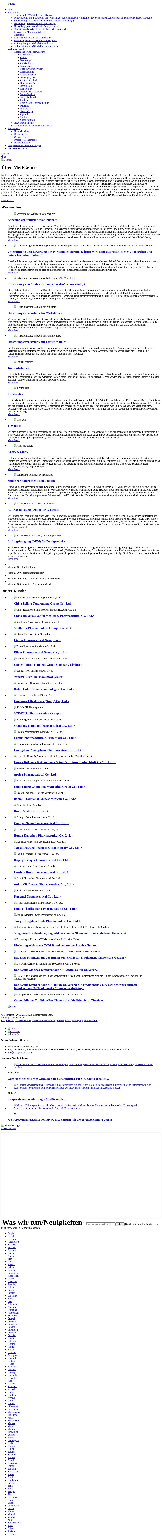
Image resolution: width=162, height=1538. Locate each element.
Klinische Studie (18, 452)
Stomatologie (26, 111)
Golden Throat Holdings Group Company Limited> (48, 664)
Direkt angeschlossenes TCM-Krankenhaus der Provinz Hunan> (56, 945)
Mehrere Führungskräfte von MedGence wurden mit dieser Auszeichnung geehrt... (61, 1119)
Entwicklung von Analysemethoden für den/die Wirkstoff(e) (44, 20)
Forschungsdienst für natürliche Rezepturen (35, 40)
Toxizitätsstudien (18, 368)
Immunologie (27, 85)
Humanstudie (90, 1020)
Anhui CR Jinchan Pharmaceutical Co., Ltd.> (44, 884)
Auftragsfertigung (74, 1020)
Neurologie (25, 60)
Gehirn (23, 57)
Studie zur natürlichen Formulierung (32, 480)
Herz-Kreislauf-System (31, 68)
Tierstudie (19, 34)
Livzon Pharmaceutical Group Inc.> (37, 640)
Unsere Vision (21, 134)
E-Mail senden (8, 1128)
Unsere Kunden (22, 142)
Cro (3, 1020)
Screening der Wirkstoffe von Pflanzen (33, 15)
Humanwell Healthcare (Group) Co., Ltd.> (41, 701)
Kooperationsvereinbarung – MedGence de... (37, 1099)
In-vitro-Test (16, 394)
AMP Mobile (17, 1017)
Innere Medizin (27, 94)
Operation (25, 114)
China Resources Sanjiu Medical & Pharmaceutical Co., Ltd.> (54, 615)
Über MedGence (22, 131)
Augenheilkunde (28, 97)
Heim (10, 9)
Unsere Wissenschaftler (25, 139)
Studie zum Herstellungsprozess (48, 1020)
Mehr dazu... (7, 200)
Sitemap (5, 1017)
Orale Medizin (27, 100)
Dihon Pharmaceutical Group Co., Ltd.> (40, 652)
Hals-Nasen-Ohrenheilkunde (34, 103)
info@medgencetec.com (20, 1052)
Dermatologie (27, 71)
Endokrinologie (28, 74)
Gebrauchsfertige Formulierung (29, 51)
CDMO (10, 1020)
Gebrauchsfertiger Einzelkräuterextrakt (33, 125)
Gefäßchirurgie (27, 120)
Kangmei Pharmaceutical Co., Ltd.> (37, 896)
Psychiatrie (25, 108)
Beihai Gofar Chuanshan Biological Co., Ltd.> (44, 689)
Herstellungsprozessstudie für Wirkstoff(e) (35, 23)
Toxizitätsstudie (23, 1020)
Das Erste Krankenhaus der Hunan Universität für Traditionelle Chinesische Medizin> (70, 957)
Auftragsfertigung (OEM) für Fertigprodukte (36, 46)
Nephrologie (26, 66)
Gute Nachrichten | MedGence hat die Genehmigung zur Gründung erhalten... (58, 1078)
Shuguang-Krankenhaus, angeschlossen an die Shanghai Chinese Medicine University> (70, 933)
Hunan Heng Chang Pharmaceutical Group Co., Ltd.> (49, 786)
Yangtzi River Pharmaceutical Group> (39, 676)
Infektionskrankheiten (31, 91)
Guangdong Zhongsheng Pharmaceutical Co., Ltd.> (48, 750)
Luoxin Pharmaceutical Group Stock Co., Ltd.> (45, 737)
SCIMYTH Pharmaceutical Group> (37, 713)
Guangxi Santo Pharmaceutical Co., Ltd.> (41, 823)
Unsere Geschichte (23, 137)
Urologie (24, 117)
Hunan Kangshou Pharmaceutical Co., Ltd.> (43, 835)
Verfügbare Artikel (17, 49)
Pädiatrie (24, 105)
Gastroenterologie (29, 80)
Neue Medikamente (24, 122)
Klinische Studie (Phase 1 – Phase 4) (32, 37)
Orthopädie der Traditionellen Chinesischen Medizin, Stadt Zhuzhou (58, 1000)
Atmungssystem (28, 77)
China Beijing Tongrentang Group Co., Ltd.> (43, 603)
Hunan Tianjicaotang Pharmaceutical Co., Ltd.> (45, 908)
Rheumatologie (27, 83)
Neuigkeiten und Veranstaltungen (24, 145)
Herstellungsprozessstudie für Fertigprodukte (36, 26)
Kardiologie (26, 54)
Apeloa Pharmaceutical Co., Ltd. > (36, 774)
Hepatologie (26, 88)
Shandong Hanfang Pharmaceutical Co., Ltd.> (44, 725)
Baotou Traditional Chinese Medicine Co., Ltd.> (45, 798)
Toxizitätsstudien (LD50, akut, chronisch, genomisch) (40, 29)
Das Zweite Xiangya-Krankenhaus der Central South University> (56, 969)
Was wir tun (14, 12)
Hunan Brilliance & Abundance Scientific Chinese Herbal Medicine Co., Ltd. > (65, 762)
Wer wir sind (14, 128)
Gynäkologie (26, 63)
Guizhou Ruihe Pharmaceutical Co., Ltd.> (41, 872)
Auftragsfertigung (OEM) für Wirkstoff (33, 43)
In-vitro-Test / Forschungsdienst (30, 32)
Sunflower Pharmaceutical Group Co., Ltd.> (43, 628)
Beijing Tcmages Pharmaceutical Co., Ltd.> (42, 860)
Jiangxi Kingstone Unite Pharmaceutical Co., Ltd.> (47, 921)
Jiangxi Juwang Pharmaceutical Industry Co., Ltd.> (48, 847)
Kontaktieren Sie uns (18, 148)
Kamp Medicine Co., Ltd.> (31, 811)
